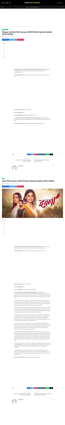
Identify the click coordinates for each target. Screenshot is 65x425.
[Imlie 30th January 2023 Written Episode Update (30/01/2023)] (32, 203)
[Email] (4, 56)
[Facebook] (4, 46)
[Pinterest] (4, 53)
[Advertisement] (32, 17)
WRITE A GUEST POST (34, 7)
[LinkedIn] (4, 51)
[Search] (62, 7)
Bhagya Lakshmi (5, 29)
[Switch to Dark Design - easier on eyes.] (61, 7)
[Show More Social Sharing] (25, 40)
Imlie (3, 178)
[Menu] (2, 7)
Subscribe (59, 2)
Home (27, 7)
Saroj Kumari (20, 165)
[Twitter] (4, 48)
